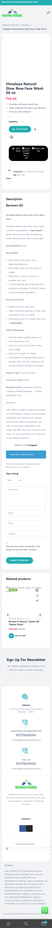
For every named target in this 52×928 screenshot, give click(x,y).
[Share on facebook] (13, 178)
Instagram (32, 445)
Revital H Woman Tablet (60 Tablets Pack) (24, 623)
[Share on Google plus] (24, 178)
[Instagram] (29, 828)
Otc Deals (27, 172)
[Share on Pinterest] (27, 178)
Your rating (12, 473)
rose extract (36, 230)
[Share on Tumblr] (21, 178)
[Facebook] (22, 828)
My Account (8, 923)
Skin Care (21, 175)
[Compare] (35, 129)
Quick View (37, 600)
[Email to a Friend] (30, 178)
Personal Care (38, 172)
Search (26, 923)
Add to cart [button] (20, 636)
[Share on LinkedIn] (18, 178)
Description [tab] (14, 199)
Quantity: (13, 121)
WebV (46, 914)
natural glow (16, 323)
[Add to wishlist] (12, 138)
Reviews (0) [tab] (14, 205)
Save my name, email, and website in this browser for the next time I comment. (23, 548)
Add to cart (21, 129)
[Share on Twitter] (16, 178)
